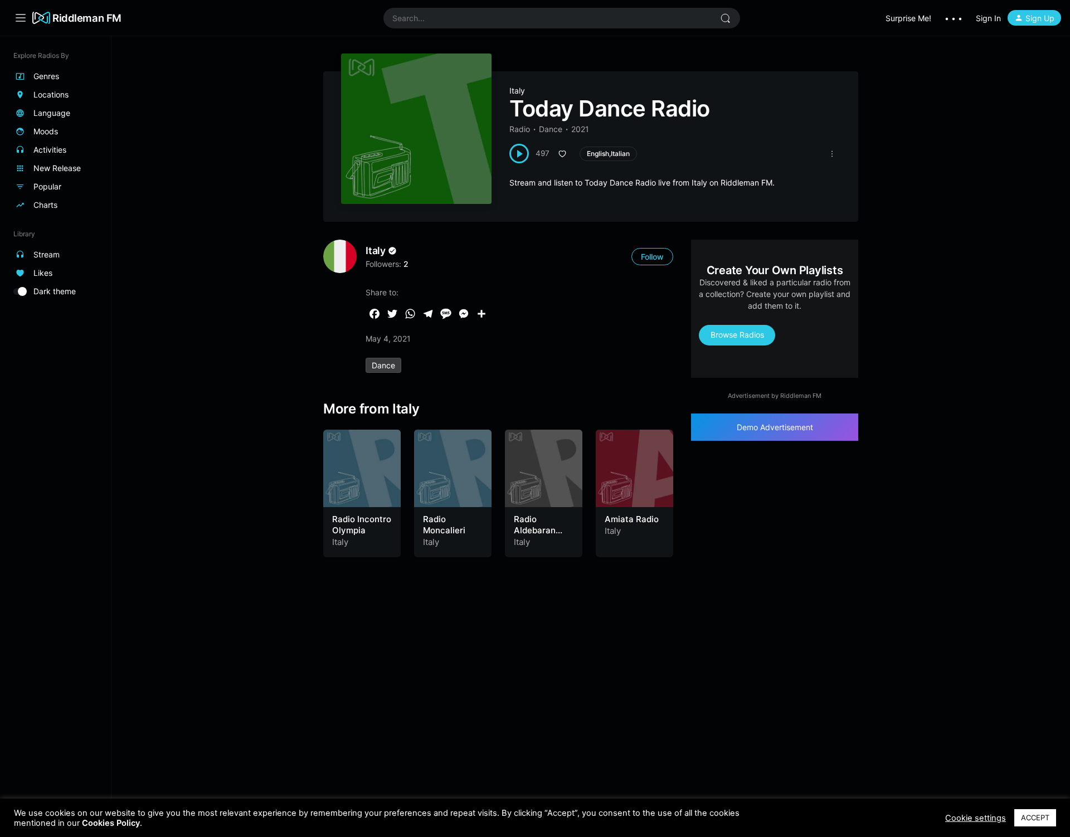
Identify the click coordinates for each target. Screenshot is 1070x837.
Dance (550, 129)
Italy (517, 90)
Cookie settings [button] (975, 818)
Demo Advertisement (775, 427)
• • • (953, 18)
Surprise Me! (908, 18)
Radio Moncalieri (444, 525)
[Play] (519, 153)
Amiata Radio (632, 519)
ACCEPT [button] (1035, 817)
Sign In (988, 18)
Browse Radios (737, 334)
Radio (519, 129)
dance (383, 365)
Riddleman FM (86, 18)
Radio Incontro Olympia (361, 525)
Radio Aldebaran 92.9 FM (535, 530)
